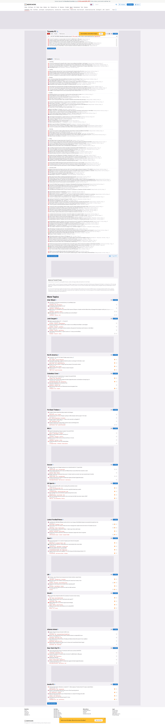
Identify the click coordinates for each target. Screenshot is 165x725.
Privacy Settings (115, 715)
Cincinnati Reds (52, 553)
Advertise (85, 711)
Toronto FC (26, 9)
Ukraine (45, 7)
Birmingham (51, 586)
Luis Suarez (57, 311)
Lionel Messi (51, 304)
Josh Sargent (41, 9)
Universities (63, 579)
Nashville (56, 385)
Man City (50, 659)
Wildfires (54, 604)
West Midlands (57, 586)
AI (58, 7)
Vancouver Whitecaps (60, 359)
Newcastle (56, 531)
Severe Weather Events (63, 582)
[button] (61, 33)
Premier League (61, 531)
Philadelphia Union (58, 308)
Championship (61, 689)
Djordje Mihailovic (62, 323)
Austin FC (108, 9)
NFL (62, 488)
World (37, 7)
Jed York (50, 488)
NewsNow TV (27, 715)
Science (86, 7)
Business (62, 7)
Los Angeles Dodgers (53, 491)
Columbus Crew (58, 9)
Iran (49, 7)
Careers (84, 712)
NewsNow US (56, 711)
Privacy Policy (115, 710)
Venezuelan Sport (61, 469)
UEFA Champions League (53, 534)
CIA (53, 608)
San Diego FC (99, 9)
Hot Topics (30, 7)
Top (48, 33)
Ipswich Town (57, 637)
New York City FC (80, 9)
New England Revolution (53, 381)
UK (34, 7)
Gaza (41, 7)
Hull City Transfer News (56, 418)
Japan (56, 601)
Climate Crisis (54, 7)
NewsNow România (58, 713)
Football (67, 7)
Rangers (59, 366)
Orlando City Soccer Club (90, 9)
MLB (67, 491)
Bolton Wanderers (52, 689)
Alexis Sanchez (65, 443)
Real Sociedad (52, 524)
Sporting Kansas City (49, 9)
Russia (56, 608)
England (62, 586)
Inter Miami (35, 9)
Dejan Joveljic (51, 363)
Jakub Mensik (59, 546)
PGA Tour (63, 498)
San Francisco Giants (59, 553)
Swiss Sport (59, 644)
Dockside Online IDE (87, 713)
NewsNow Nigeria (57, 712)
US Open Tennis (65, 546)
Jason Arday (51, 579)
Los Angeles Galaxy (52, 443)
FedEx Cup (51, 498)
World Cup (56, 315)
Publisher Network (86, 710)
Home (25, 7)
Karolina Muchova (52, 546)
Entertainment (77, 7)
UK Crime (51, 589)
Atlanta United (73, 9)
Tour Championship (57, 498)
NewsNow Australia (58, 717)
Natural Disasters (60, 604)
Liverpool (60, 534)
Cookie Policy (115, 711)
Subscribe (26, 713)
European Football (66, 534)
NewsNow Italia (57, 715)
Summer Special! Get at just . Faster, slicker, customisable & (81, 1)
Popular (55, 33)
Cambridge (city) (58, 579)
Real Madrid (57, 524)
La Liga (61, 524)
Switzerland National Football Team (63, 634)
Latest (52, 33)
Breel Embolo (51, 634)
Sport (71, 7)
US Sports (53, 359)
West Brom (51, 531)
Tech (82, 7)
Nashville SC (51, 385)
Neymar (61, 311)
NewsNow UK (56, 710)
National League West (62, 491)
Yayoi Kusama (51, 601)
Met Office (51, 582)
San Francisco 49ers (57, 488)
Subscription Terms (116, 713)
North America (59, 304)
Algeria (50, 604)
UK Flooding (56, 582)
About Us (26, 711)
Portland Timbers (65, 9)
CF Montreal (51, 388)
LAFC (104, 9)
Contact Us (26, 712)
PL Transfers (63, 418)
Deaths (59, 601)
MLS (31, 9)
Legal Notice (114, 712)
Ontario (60, 333)
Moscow (50, 608)
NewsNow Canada (57, 716)
